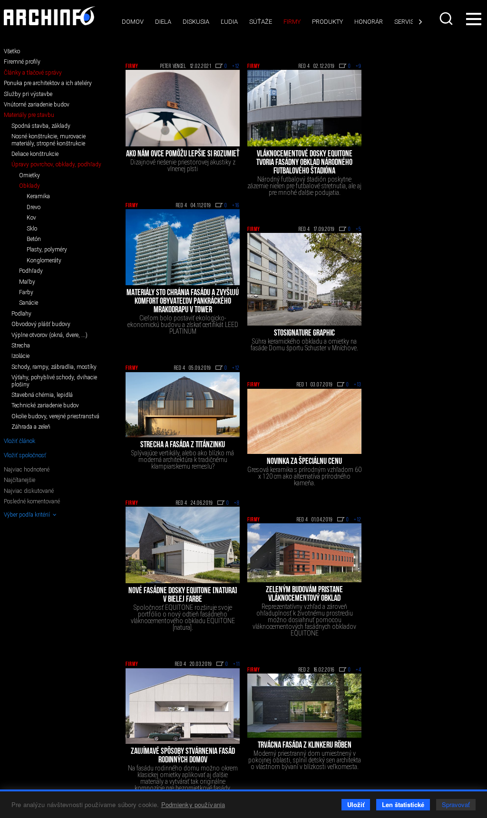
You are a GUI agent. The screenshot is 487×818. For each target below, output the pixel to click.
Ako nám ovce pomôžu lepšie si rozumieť (182, 154)
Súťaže (260, 21)
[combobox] (446, 18)
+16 (236, 206)
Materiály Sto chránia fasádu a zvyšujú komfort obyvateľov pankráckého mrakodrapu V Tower (183, 302)
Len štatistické (403, 804)
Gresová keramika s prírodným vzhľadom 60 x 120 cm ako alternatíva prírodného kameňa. (304, 476)
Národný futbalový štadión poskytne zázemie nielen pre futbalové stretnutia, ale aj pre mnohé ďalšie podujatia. (304, 186)
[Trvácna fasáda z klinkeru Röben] (304, 706)
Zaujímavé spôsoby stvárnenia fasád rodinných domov (183, 756)
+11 (236, 664)
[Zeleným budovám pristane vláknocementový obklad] (304, 552)
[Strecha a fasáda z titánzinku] (183, 404)
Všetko (12, 51)
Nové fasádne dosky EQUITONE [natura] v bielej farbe (182, 595)
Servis (404, 21)
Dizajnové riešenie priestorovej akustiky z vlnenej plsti (182, 165)
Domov (133, 21)
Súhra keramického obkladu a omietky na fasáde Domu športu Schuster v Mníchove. (304, 344)
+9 (358, 66)
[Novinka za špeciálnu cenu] (304, 421)
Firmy (292, 21)
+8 (237, 503)
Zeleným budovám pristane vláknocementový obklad (304, 594)
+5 (358, 229)
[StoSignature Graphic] (304, 279)
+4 (358, 670)
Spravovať (456, 804)
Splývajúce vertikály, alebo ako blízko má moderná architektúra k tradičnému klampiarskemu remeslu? (182, 460)
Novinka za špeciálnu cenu (304, 462)
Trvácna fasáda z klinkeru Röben (304, 745)
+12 (236, 66)
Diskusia (196, 21)
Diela (163, 21)
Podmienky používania (193, 804)
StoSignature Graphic (304, 333)
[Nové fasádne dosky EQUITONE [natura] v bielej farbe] (183, 545)
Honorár (368, 21)
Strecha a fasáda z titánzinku (182, 445)
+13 (357, 385)
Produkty (327, 21)
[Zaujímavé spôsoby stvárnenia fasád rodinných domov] (183, 706)
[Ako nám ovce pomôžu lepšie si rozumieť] (183, 108)
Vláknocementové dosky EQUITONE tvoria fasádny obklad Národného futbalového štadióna (304, 163)
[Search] (446, 18)
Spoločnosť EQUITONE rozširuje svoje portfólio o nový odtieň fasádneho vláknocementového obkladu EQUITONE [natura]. (183, 617)
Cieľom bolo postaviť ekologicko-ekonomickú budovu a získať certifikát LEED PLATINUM (182, 325)
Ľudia (229, 21)
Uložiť (355, 804)
